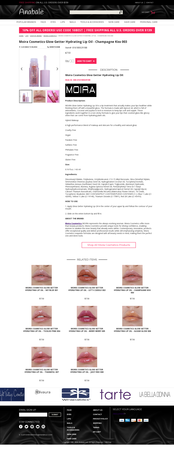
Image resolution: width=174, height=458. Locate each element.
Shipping (97, 423)
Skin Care (113, 22)
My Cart (97, 432)
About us (139, 3)
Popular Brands (26, 22)
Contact (149, 3)
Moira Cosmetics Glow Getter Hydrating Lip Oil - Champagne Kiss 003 (132, 290)
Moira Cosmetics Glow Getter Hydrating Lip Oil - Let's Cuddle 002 (86, 288)
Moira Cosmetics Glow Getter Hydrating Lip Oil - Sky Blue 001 (41, 288)
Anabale (31, 12)
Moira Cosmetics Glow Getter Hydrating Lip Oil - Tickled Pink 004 (41, 329)
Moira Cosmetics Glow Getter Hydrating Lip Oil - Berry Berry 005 (87, 329)
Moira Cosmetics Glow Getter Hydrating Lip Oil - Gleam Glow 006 (132, 329)
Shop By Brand (36, 36)
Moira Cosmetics (50, 36)
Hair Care (129, 22)
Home (21, 36)
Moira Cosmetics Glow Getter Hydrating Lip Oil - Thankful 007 (42, 370)
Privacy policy (100, 419)
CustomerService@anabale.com (36, 435)
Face (43, 22)
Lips (62, 22)
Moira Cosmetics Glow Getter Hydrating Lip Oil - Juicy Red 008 (86, 370)
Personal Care (149, 22)
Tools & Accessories (92, 22)
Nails (73, 22)
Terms (96, 427)
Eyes (53, 22)
